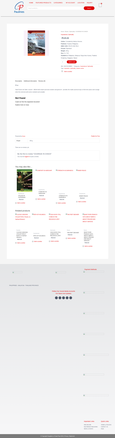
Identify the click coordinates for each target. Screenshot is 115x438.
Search (89, 8)
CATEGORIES (58, 2)
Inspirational (64, 34)
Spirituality (72, 31)
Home (62, 31)
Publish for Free (95, 136)
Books (66, 31)
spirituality (73, 68)
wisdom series (80, 68)
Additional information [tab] (30, 81)
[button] (58, 3)
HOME (31, 2)
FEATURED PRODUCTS (43, 2)
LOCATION (81, 2)
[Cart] (100, 5)
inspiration (67, 68)
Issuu (23, 136)
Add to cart (71, 62)
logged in (27, 156)
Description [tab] (18, 81)
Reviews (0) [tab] (41, 81)
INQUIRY (90, 2)
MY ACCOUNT (70, 2)
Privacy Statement (69, 436)
